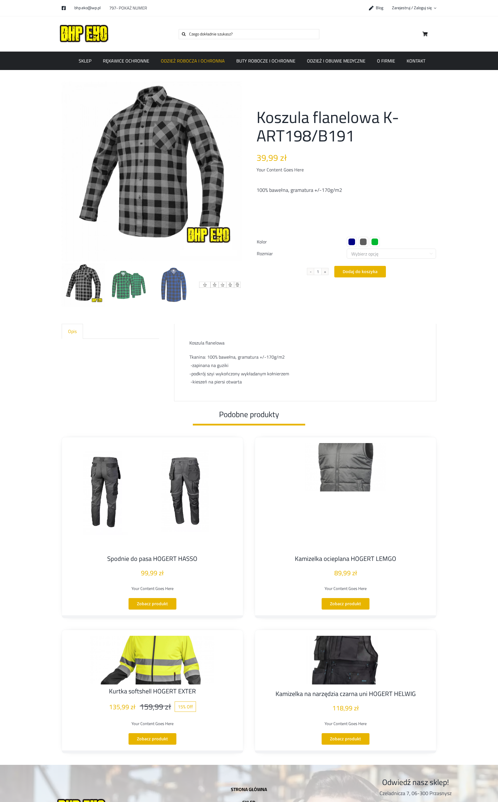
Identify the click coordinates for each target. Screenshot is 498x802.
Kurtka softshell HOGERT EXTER (152, 691)
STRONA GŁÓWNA (249, 789)
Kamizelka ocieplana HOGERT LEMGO (345, 559)
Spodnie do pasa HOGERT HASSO (152, 559)
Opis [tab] (72, 331)
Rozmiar (265, 253)
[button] (352, 242)
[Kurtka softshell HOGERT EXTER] (152, 660)
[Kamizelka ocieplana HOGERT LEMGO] (345, 467)
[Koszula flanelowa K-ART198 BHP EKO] (152, 171)
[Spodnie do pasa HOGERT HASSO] (152, 497)
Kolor (262, 241)
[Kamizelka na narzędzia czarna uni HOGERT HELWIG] (345, 660)
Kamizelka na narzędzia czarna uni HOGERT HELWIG (346, 694)
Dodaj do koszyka (360, 271)
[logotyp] (85, 24)
